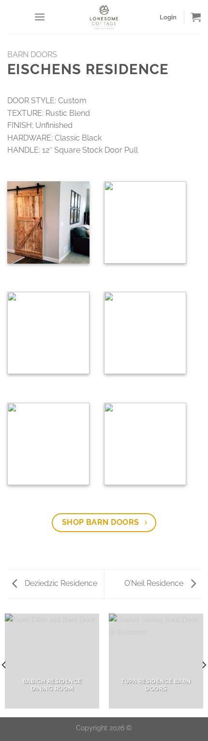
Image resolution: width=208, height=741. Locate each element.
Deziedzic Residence (60, 583)
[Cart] (196, 17)
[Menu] (39, 17)
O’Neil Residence (154, 583)
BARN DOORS (32, 54)
